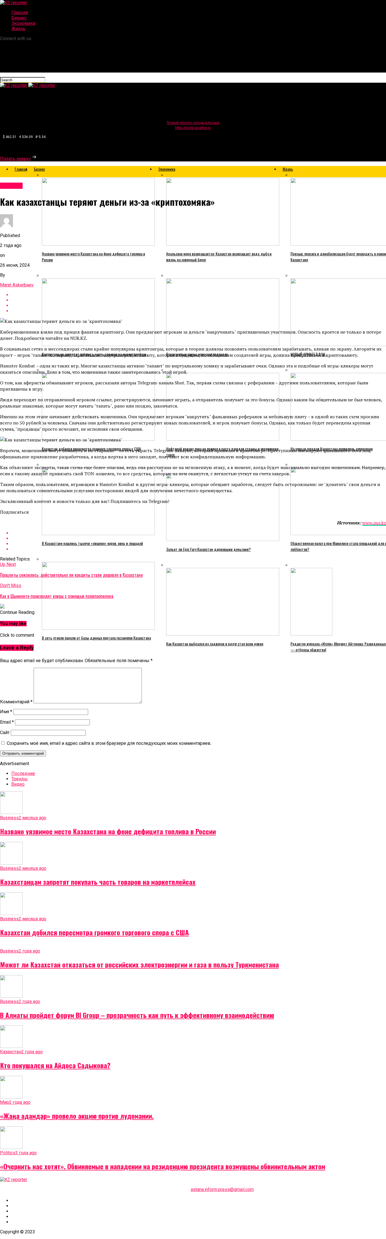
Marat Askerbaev (17, 285)
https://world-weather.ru (193, 128)
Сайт (5, 732)
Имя (6, 711)
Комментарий (16, 701)
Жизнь (18, 28)
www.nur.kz (374, 523)
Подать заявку (15, 158)
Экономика (23, 23)
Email (7, 722)
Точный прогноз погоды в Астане (193, 123)
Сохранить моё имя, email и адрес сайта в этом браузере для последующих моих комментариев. (109, 743)
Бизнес (19, 18)
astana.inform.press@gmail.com (222, 1189)
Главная (19, 12)
